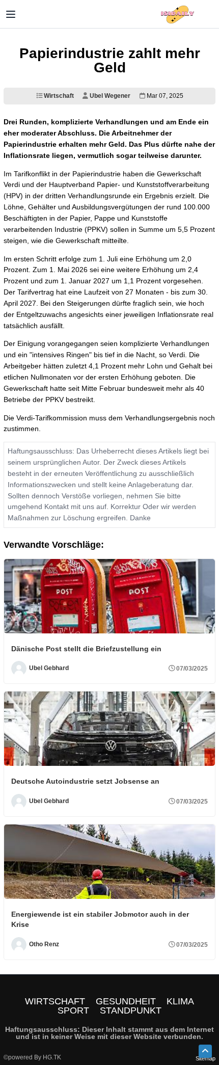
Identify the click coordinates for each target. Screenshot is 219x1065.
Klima (180, 1001)
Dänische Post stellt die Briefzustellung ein (86, 649)
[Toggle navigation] (11, 14)
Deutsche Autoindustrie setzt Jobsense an (85, 781)
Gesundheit (126, 1001)
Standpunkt (130, 1010)
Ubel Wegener (109, 96)
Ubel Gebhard (49, 668)
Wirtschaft (58, 96)
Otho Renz (44, 944)
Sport (73, 1010)
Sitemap (205, 1058)
